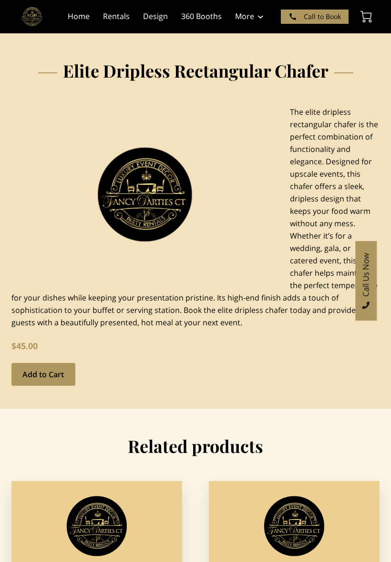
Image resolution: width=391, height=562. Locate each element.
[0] (366, 16)
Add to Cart (43, 374)
